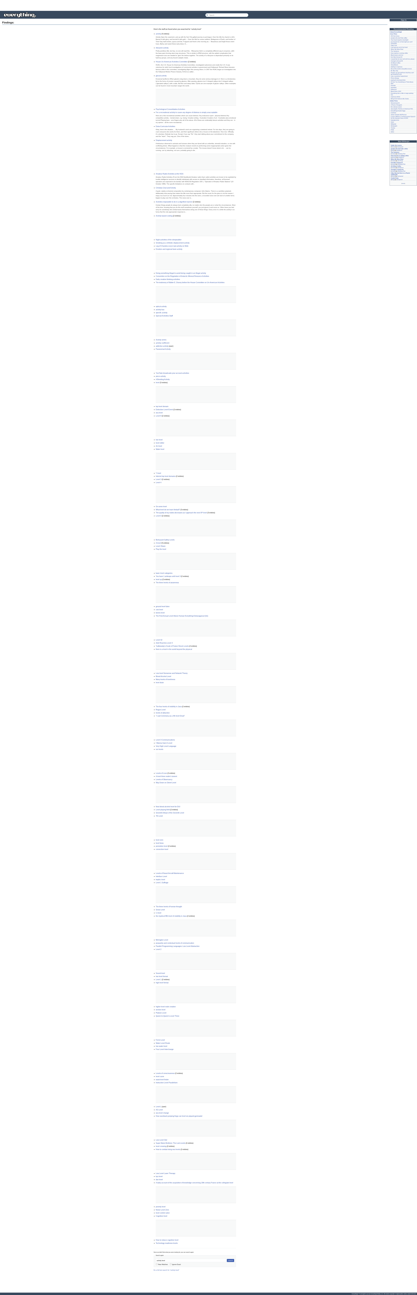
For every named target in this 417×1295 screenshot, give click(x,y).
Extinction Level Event (164, 410)
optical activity (161, 306)
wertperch (399, 150)
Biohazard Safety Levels (165, 540)
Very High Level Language (166, 746)
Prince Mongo (395, 78)
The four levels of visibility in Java (169, 706)
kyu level (159, 1176)
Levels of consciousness (165, 1073)
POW (392, 130)
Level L (158, 1107)
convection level (162, 849)
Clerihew (393, 113)
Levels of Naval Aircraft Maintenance (170, 873)
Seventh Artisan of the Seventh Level (170, 813)
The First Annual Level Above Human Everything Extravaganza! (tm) (182, 616)
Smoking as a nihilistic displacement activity (172, 243)
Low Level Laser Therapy (165, 1173)
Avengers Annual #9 (397, 61)
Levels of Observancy (164, 779)
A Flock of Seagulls (396, 105)
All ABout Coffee (395, 63)
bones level (160, 613)
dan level (159, 1179)
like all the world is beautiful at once (401, 69)
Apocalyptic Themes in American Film (402, 109)
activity (158, 34)
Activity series (161, 340)
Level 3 (158, 479)
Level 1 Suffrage (162, 883)
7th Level (159, 816)
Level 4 (158, 482)
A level (158, 543)
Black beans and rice (397, 55)
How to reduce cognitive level (167, 1240)
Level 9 (158, 416)
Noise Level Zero (162, 1210)
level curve (160, 1076)
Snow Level (160, 910)
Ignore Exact (176, 1264)
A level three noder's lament (166, 776)
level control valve (163, 1213)
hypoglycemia (395, 120)
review (393, 154)
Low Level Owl (161, 1140)
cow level (159, 610)
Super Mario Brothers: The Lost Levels (170, 1143)
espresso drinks (395, 97)
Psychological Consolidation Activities (170, 109)
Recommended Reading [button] (404, 29)
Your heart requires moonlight (399, 40)
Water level (160, 449)
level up (159, 579)
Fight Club (394, 45)
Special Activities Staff (164, 316)
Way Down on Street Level (166, 783)
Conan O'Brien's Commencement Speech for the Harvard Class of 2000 (403, 117)
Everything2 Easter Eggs (398, 111)
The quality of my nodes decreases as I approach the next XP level (181, 513)
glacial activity (161, 76)
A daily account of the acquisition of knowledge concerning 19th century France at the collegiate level (194, 1183)
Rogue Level (161, 710)
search (230, 1260)
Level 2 (158, 949)
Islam (392, 122)
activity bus (160, 310)
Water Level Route (163, 1043)
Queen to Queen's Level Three (167, 1016)
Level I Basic (161, 546)
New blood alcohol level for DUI (168, 807)
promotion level (162, 846)
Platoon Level (161, 1013)
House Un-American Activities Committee (172, 62)
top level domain (162, 406)
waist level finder (162, 1080)
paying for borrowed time (398, 80)
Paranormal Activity (163, 349)
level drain (160, 682)
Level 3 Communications (165, 740)
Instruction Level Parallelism (166, 1083)
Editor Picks (394, 101)
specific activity (161, 313)
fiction (393, 147)
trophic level (160, 879)
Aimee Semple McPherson (399, 114)
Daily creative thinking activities (168, 279)
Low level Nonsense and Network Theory (172, 673)
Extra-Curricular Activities (165, 126)
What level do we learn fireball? (168, 510)
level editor (160, 443)
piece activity (161, 376)
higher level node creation (166, 1007)
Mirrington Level (162, 940)
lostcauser (400, 147)
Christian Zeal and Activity (166, 188)
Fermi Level (160, 1040)
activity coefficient (162, 343)
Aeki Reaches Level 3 (164, 643)
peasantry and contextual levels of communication (175, 943)
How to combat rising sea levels (168, 1149)
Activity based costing (164, 216)
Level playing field (163, 810)
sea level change (162, 1113)
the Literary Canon (396, 107)
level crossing (161, 1146)
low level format (162, 976)
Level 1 (158, 979)
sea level (159, 413)
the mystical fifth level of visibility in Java (171, 916)
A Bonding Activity (163, 379)
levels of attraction (163, 713)
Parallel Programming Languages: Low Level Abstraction (177, 946)
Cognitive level (161, 1216)
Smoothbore (394, 65)
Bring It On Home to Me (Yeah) (400, 99)
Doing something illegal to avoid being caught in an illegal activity (181, 273)
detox (392, 132)
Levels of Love (161, 773)
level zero (159, 840)
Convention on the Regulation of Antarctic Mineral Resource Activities (182, 276)
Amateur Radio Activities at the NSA (169, 174)
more (403, 183)
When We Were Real (397, 49)
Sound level (160, 973)
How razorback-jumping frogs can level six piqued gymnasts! (179, 1116)
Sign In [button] (404, 20)
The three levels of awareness (167, 583)
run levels (159, 749)
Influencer (394, 89)
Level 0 (158, 516)
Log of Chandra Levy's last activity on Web (172, 246)
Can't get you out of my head (399, 47)
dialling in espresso (396, 67)
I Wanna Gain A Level (164, 743)
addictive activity (162, 346)
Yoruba (393, 128)
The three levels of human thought (169, 907)
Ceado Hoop (394, 178)
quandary (393, 87)
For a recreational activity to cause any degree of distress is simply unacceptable (186, 112)
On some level (161, 506)
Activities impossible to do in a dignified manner (174, 202)
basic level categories (164, 573)
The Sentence (395, 51)
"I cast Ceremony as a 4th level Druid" (170, 716)
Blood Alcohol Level (163, 676)
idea (392, 150)
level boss (160, 843)
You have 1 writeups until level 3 (168, 576)
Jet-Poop (400, 161)
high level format (162, 983)
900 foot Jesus (395, 36)
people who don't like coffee (399, 38)
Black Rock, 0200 (396, 91)
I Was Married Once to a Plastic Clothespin (400, 173)
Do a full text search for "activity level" (166, 1270)
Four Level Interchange (165, 1049)
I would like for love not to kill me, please (403, 59)
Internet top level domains (165, 476)
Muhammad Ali (395, 103)
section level (160, 1010)
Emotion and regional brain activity (169, 249)
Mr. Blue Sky (394, 71)
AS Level (159, 1110)
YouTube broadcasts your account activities (172, 373)
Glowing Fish (401, 154)
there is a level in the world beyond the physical (174, 649)
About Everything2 (396, 32)
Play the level (161, 549)
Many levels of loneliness (165, 679)
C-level (158, 913)
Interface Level (161, 876)
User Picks (393, 34)
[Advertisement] (208, 5)
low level (159, 440)
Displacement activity (164, 140)
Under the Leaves (396, 145)
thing (392, 179)
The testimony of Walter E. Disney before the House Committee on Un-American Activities (190, 282)
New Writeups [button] (403, 141)
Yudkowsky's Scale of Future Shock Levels (172, 646)
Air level (159, 446)
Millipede (393, 124)
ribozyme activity (162, 48)
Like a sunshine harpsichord (399, 76)
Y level (158, 473)
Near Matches (163, 1264)
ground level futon (163, 606)
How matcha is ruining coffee (399, 53)
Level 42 (159, 640)
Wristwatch (394, 126)
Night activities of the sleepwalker (168, 240)
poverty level (160, 1207)
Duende (393, 85)
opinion (393, 157)
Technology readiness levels (167, 1243)
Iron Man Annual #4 (396, 57)
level (157, 382)
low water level (161, 1046)
